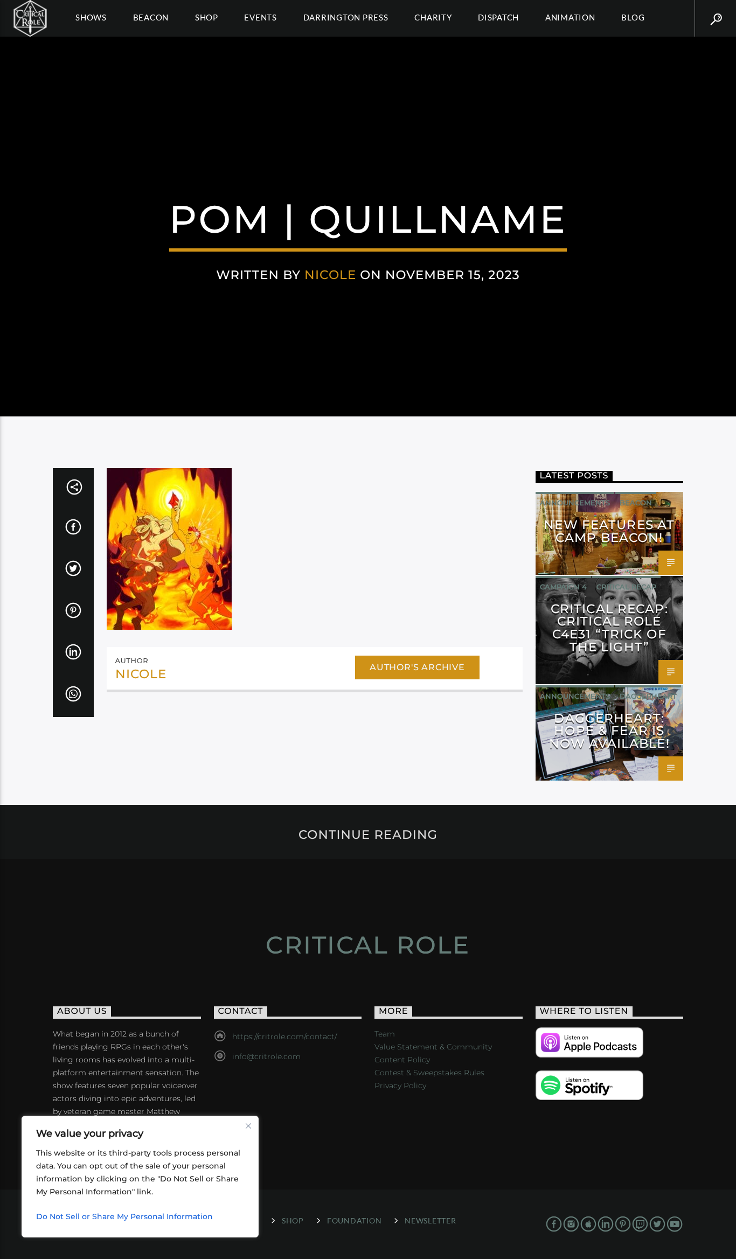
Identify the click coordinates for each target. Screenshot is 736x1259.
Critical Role (368, 944)
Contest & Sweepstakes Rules (429, 1072)
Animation (570, 17)
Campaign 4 (563, 586)
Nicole (330, 274)
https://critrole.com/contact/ (284, 1036)
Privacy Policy (400, 1085)
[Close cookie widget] (248, 1126)
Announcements (575, 502)
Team (384, 1034)
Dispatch (498, 17)
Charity (433, 17)
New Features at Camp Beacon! (609, 531)
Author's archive (417, 667)
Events (260, 17)
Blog (632, 17)
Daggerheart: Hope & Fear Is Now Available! (609, 731)
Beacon (151, 17)
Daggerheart (648, 696)
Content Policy (402, 1060)
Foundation (354, 1220)
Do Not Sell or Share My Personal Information (124, 1216)
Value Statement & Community (433, 1047)
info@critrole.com (266, 1056)
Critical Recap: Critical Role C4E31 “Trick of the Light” (609, 628)
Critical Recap (626, 586)
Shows (91, 17)
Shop (206, 17)
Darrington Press (345, 17)
